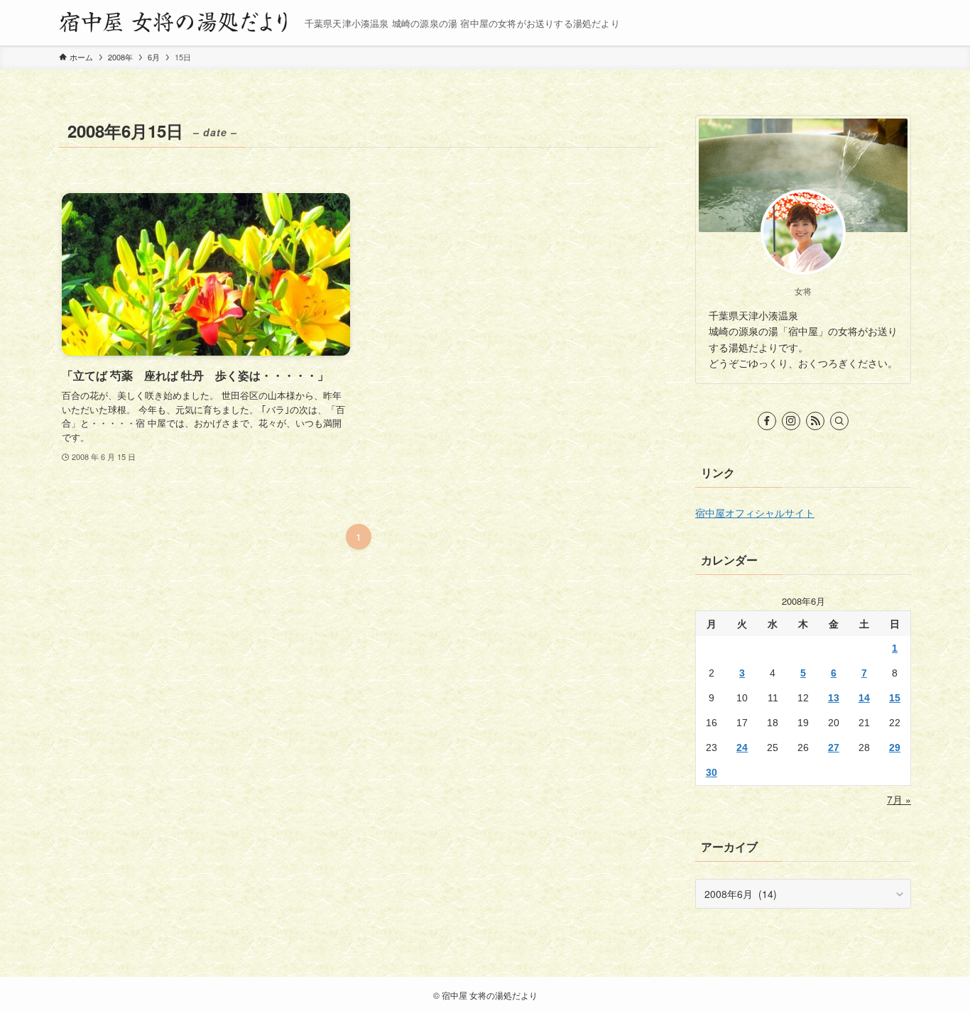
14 (864, 697)
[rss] (815, 421)
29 (894, 747)
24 (742, 747)
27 (833, 747)
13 (833, 697)
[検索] (839, 421)
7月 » (899, 799)
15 (894, 697)
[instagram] (791, 421)
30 (711, 772)
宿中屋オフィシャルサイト (754, 512)
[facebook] (767, 421)
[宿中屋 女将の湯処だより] (176, 22)
